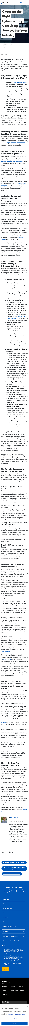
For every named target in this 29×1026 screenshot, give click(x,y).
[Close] (27, 1006)
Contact (4, 994)
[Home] (4, 2)
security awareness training (19, 623)
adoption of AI (7, 659)
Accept (14, 1023)
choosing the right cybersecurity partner (14, 868)
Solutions (4, 986)
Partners (21, 986)
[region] (14, 1015)
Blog (11, 44)
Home (2, 44)
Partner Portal (14, 990)
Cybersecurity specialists (19, 82)
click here (13, 963)
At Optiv (3, 722)
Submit (6, 969)
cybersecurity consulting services (14, 863)
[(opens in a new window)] (3, 1002)
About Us (21, 990)
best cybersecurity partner (11, 874)
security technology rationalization (16, 142)
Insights (6, 44)
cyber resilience (5, 651)
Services (12, 986)
